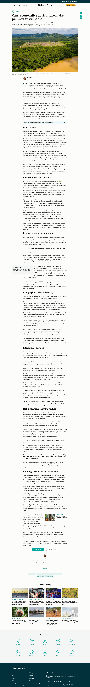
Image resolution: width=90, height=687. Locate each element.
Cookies (31, 675)
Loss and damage (51, 599)
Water (72, 655)
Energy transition (18, 599)
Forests (45, 655)
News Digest (66, 597)
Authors (14, 680)
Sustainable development (45, 576)
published (32, 151)
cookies (44, 685)
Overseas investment (35, 599)
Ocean (18, 655)
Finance (48, 618)
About (63, 1)
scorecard (63, 477)
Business (31, 655)
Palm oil (59, 574)
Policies (31, 680)
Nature (58, 644)
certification (51, 479)
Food (45, 644)
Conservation (41, 574)
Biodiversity (32, 574)
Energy (18, 644)
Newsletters (70, 5)
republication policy (50, 676)
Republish (68, 1)
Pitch (13, 678)
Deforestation (51, 574)
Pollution (72, 644)
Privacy (31, 673)
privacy (39, 685)
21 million (47, 96)
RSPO (25, 451)
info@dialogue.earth (50, 677)
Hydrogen (65, 599)
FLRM (50, 490)
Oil (30, 618)
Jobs (13, 675)
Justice (58, 655)
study (35, 368)
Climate (31, 644)
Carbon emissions (67, 618)
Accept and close (69, 684)
